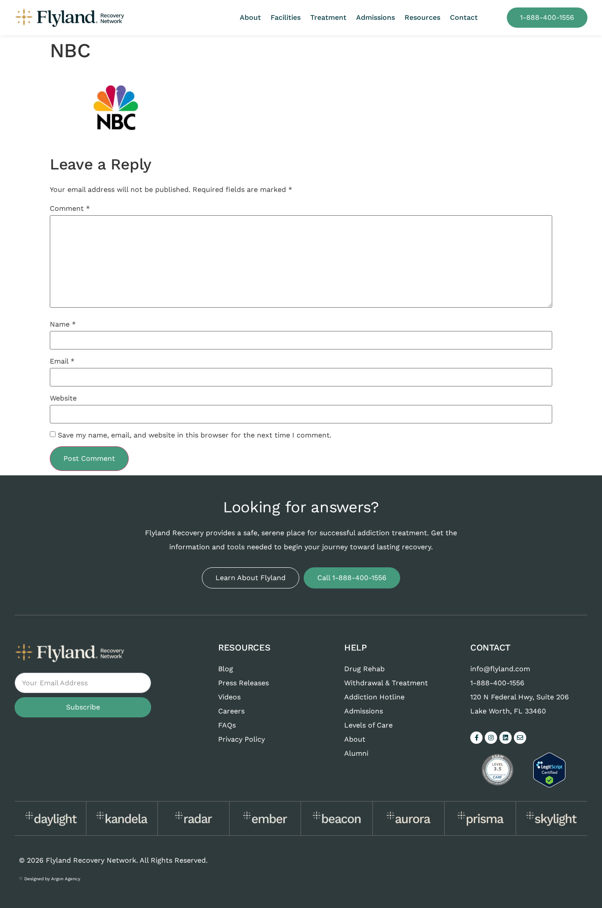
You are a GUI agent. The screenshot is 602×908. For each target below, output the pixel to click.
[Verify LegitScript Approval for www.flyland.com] (549, 785)
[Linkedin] (505, 738)
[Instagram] (491, 738)
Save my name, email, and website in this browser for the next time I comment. (194, 435)
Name (63, 324)
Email (62, 361)
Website (63, 398)
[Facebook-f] (476, 738)
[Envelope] (520, 738)
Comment (70, 208)
